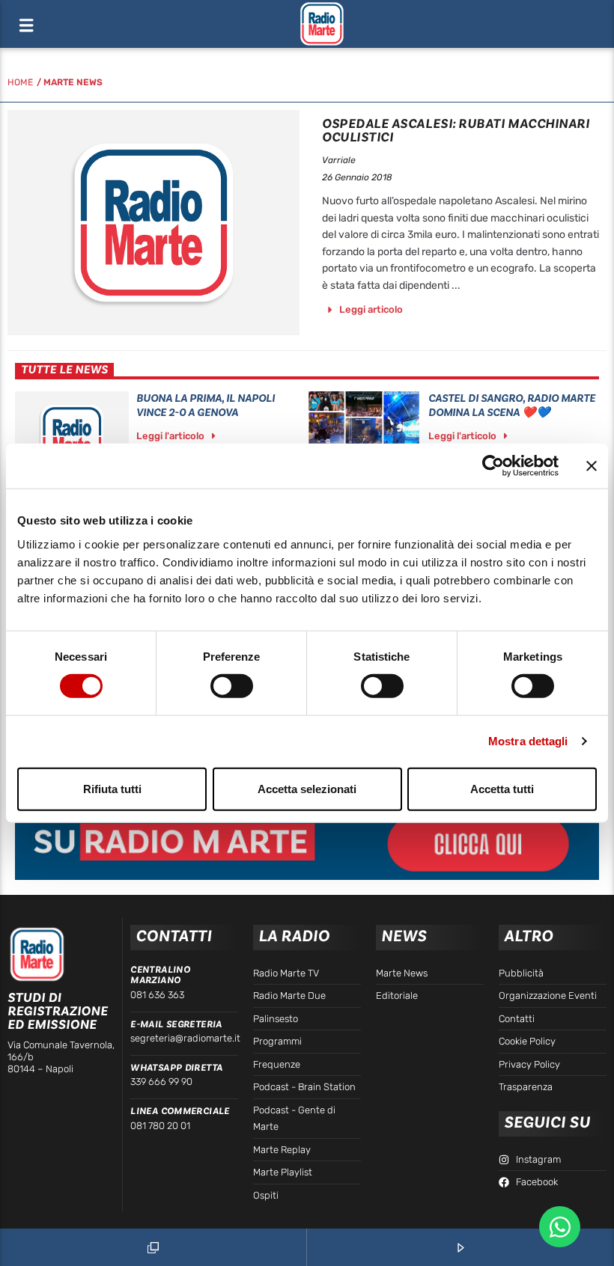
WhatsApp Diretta (176, 1068)
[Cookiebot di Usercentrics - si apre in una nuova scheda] (493, 466)
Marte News (73, 82)
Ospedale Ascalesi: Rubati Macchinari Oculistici (455, 130)
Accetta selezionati (307, 788)
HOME (20, 82)
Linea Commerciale (180, 1111)
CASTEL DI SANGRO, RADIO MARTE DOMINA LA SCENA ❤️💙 (511, 405)
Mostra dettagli (528, 741)
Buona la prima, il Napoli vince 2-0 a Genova (205, 405)
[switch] (231, 686)
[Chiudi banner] (591, 466)
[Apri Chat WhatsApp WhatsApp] (559, 1226)
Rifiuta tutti (112, 788)
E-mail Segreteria (176, 1024)
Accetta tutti (502, 788)
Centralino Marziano (160, 975)
